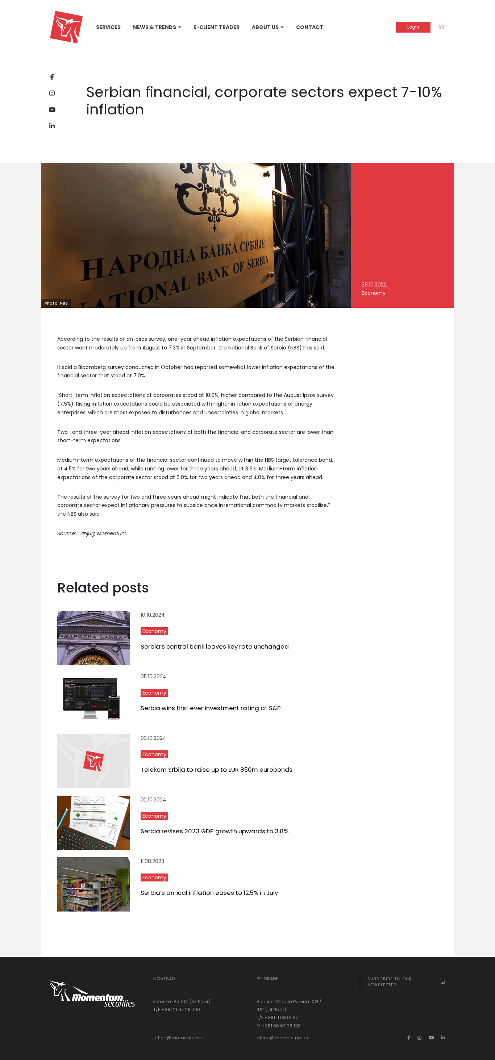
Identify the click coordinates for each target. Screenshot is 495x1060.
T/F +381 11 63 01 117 (277, 1017)
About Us (265, 27)
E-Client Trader (217, 27)
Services (108, 27)
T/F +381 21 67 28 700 (176, 1009)
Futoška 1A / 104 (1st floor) (182, 1001)
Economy (154, 631)
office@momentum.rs (179, 1038)
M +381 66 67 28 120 (279, 1026)
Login (413, 27)
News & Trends (154, 27)
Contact (309, 27)
